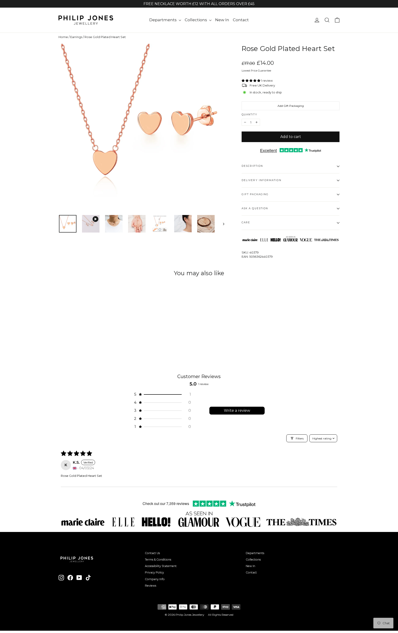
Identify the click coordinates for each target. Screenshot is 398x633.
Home (63, 37)
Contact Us (152, 553)
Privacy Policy (154, 572)
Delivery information (261, 180)
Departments (163, 20)
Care (246, 222)
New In (222, 20)
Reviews (150, 585)
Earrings (76, 37)
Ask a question (255, 208)
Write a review (237, 410)
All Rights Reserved (220, 614)
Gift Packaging (255, 194)
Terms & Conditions (158, 559)
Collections (196, 20)
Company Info (155, 579)
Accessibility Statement (161, 566)
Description (252, 165)
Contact (241, 20)
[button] (251, 80)
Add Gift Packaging (291, 105)
